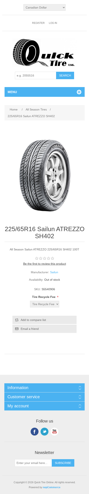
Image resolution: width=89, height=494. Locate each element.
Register (38, 23)
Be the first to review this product (44, 263)
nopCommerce (51, 487)
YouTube (54, 432)
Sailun (54, 272)
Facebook (34, 432)
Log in (53, 23)
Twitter (44, 432)
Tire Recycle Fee (44, 297)
